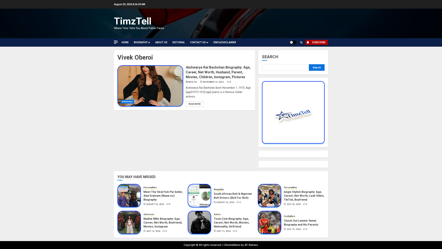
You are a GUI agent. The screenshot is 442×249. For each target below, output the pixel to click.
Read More (195, 104)
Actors (217, 214)
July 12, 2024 (153, 231)
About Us (161, 42)
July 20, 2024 (294, 204)
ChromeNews (232, 245)
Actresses (127, 101)
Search (270, 56)
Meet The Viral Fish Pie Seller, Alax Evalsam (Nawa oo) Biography (163, 195)
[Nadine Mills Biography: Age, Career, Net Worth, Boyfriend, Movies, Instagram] (129, 222)
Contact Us (198, 42)
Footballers (289, 216)
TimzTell (132, 21)
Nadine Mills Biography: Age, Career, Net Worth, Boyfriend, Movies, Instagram (162, 222)
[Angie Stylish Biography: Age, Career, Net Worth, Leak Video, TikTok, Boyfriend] (269, 195)
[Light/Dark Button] (293, 42)
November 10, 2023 (213, 82)
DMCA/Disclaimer (224, 42)
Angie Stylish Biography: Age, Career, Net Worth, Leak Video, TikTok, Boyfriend (304, 195)
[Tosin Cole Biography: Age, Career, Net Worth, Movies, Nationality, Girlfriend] (199, 222)
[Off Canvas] (116, 42)
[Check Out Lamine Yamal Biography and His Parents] (269, 222)
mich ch (192, 82)
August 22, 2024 (225, 202)
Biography (140, 42)
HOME (125, 42)
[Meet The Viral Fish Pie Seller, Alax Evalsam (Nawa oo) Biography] (129, 195)
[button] (301, 42)
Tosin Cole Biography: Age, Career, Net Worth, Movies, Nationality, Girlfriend (231, 222)
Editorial (178, 42)
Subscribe (318, 42)
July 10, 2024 (294, 229)
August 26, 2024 (155, 204)
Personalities (150, 187)
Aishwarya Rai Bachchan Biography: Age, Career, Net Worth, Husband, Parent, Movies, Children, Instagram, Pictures (218, 72)
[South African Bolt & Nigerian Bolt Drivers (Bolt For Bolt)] (199, 195)
